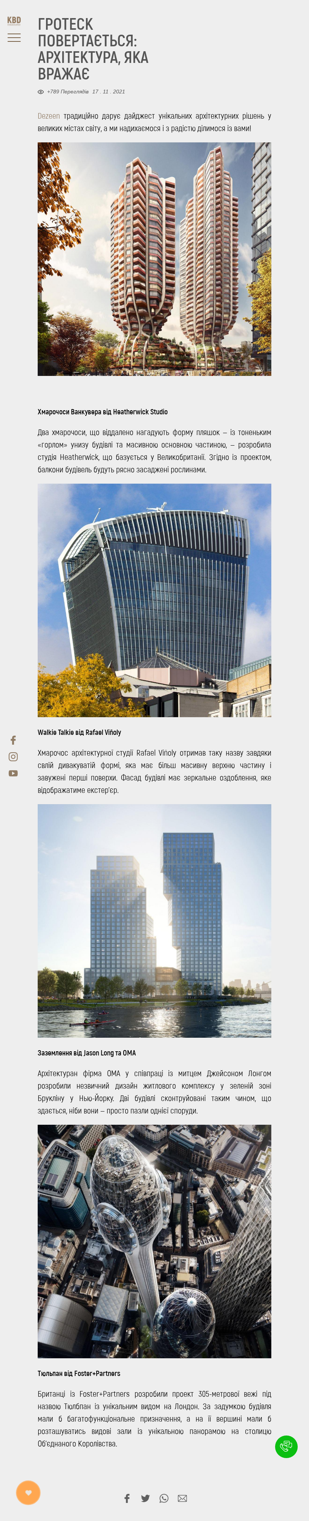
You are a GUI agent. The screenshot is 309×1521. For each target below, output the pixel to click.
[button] (286, 1446)
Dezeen (49, 115)
